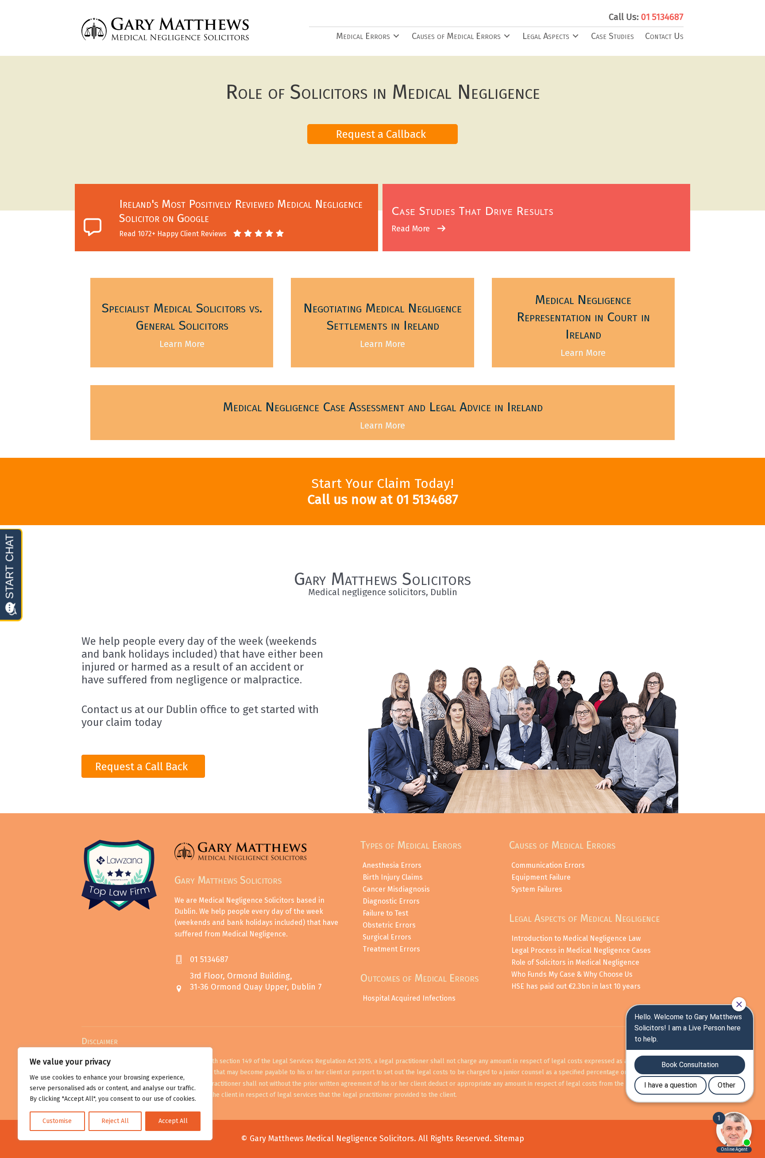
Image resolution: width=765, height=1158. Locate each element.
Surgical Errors (387, 937)
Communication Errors (548, 865)
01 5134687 (427, 499)
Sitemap (509, 1138)
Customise (57, 1121)
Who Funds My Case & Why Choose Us (572, 974)
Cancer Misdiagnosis (396, 889)
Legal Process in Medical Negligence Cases (581, 950)
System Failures (536, 889)
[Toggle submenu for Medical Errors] (396, 36)
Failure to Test (385, 913)
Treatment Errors (391, 949)
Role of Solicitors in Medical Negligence (575, 962)
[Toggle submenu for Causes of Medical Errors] (507, 36)
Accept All (173, 1121)
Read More (411, 229)
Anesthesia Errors (392, 865)
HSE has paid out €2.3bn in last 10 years (576, 986)
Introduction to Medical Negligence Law (576, 938)
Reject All (115, 1121)
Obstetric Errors (389, 925)
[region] (115, 1093)
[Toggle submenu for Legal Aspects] (575, 36)
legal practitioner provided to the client (399, 1095)
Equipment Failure (541, 877)
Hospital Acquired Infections (409, 998)
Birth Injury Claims (393, 877)
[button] (382, 134)
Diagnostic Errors (391, 901)
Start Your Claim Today (380, 483)
